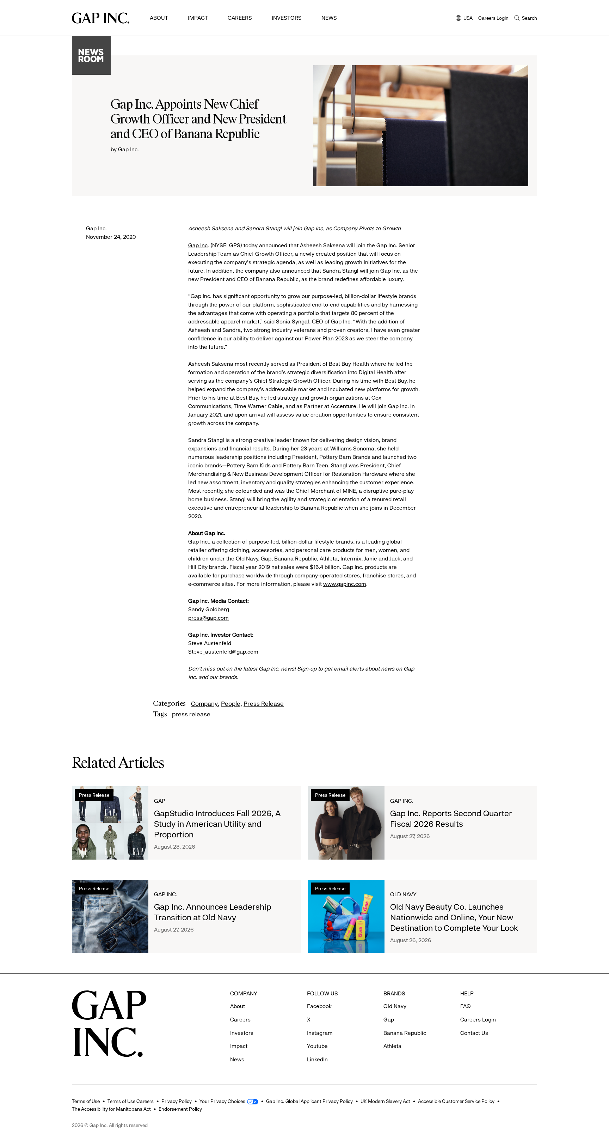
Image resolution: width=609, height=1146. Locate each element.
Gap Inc (198, 245)
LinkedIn (317, 1059)
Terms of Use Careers (130, 1101)
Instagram (320, 1033)
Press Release (264, 703)
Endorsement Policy (180, 1109)
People (230, 703)
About (159, 17)
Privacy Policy (176, 1101)
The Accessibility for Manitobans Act (111, 1109)
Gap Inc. (96, 228)
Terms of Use (86, 1101)
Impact (198, 17)
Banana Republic (404, 1033)
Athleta (392, 1046)
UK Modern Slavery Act (385, 1101)
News (329, 17)
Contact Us (474, 1033)
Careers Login (493, 18)
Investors (287, 17)
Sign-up (306, 668)
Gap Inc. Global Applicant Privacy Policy (309, 1101)
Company (204, 703)
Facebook (319, 1006)
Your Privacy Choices (222, 1101)
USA (464, 18)
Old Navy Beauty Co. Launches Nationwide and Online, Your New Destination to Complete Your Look (454, 917)
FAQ (465, 1006)
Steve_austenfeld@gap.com (223, 651)
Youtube (317, 1046)
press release (191, 714)
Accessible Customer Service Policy (456, 1101)
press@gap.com (208, 617)
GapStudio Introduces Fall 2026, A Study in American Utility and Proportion (217, 823)
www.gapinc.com (344, 584)
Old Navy (403, 894)
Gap (159, 801)
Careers (240, 17)
